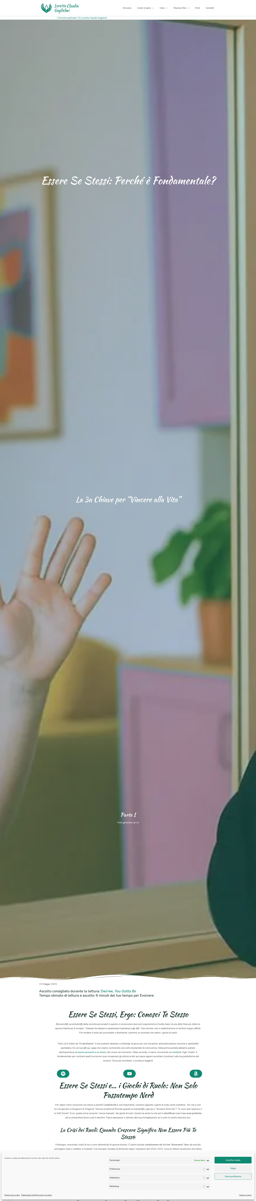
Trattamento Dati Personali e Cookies (36, 1195)
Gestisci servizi (245, 1195)
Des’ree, (118, 991)
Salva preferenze (233, 1176)
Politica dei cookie (12, 1195)
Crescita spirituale (67, 18)
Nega (233, 1168)
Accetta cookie (233, 1160)
